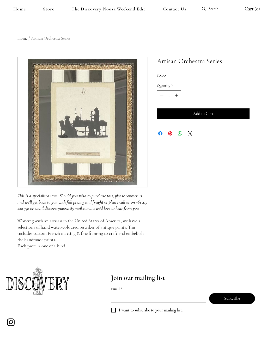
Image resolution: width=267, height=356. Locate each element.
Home (22, 38)
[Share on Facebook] (160, 133)
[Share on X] (190, 133)
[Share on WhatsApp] (180, 133)
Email (116, 289)
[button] (247, 9)
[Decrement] (161, 95)
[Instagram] (11, 322)
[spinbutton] (169, 95)
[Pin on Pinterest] (170, 133)
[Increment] (177, 95)
